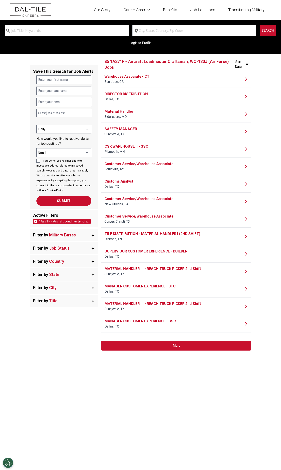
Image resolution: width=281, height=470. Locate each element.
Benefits (170, 9)
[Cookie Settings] (8, 463)
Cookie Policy (55, 190)
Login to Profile (140, 43)
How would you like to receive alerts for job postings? (62, 141)
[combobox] (67, 30)
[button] (64, 235)
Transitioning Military (246, 9)
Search (268, 30)
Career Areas (135, 9)
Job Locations (202, 9)
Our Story (102, 9)
